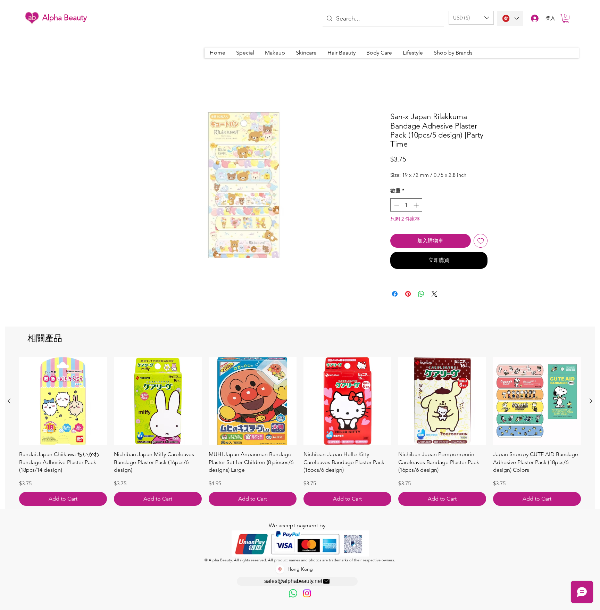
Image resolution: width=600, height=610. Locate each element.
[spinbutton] (406, 205)
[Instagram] (307, 593)
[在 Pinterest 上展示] (408, 294)
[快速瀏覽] (63, 401)
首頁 (118, 86)
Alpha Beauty (64, 17)
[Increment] (417, 205)
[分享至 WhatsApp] (421, 294)
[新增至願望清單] (481, 241)
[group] (300, 431)
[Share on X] (434, 294)
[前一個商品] (9, 401)
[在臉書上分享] (395, 294)
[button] (471, 18)
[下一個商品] (591, 401)
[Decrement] (396, 205)
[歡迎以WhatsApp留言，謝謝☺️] (293, 593)
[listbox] (471, 18)
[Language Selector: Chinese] (510, 18)
